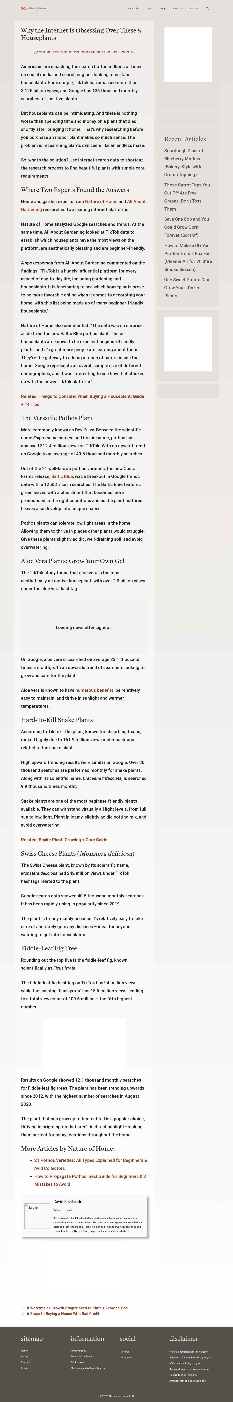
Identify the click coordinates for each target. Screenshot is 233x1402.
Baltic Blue (62, 476)
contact (194, 8)
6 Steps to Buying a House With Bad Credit (63, 1313)
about (175, 8)
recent (149, 8)
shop (163, 8)
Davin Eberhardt (67, 1202)
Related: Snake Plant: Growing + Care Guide (64, 839)
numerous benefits (94, 690)
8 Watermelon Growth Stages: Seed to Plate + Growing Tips (77, 1308)
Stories (25, 1368)
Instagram (126, 1357)
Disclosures (77, 1362)
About (24, 1356)
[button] (207, 8)
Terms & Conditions (81, 1356)
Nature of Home (101, 201)
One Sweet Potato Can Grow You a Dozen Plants (186, 287)
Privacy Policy (78, 1350)
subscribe (133, 8)
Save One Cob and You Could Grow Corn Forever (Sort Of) (186, 227)
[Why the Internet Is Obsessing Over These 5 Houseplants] (84, 51)
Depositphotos (97, 1368)
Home (24, 1350)
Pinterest (125, 1351)
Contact (25, 1362)
